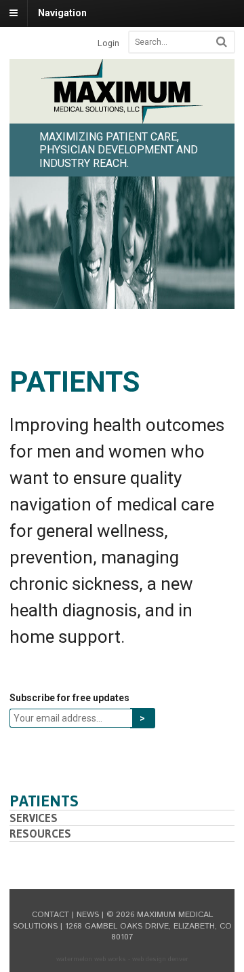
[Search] (221, 41)
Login (108, 43)
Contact (50, 914)
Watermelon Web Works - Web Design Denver (122, 959)
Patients (44, 800)
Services (33, 817)
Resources (40, 833)
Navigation (62, 12)
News (88, 914)
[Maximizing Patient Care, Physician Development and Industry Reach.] (122, 116)
